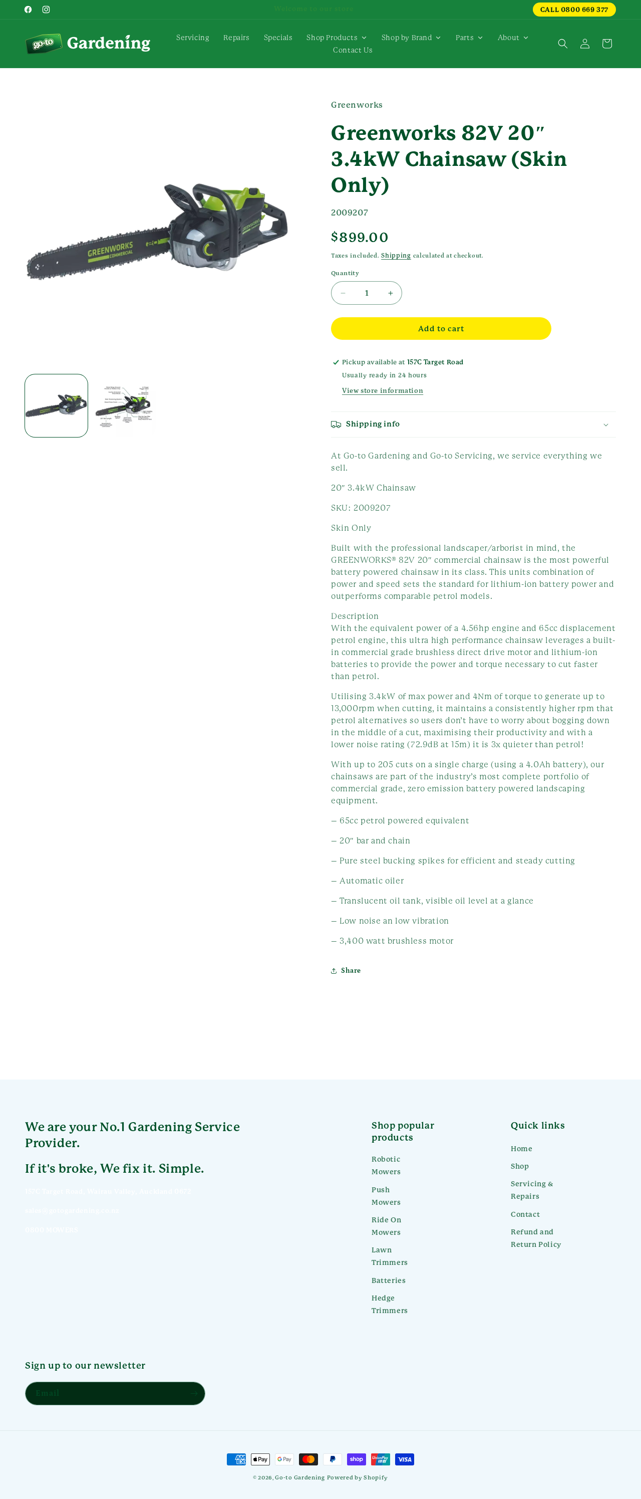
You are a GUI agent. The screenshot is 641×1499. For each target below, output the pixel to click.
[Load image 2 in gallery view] (124, 405)
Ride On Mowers (386, 1226)
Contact (525, 1214)
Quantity (345, 273)
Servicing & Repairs (532, 1190)
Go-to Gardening (300, 1477)
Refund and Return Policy (536, 1238)
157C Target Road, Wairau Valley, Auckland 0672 (108, 1191)
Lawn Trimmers (390, 1256)
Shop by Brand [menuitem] (407, 38)
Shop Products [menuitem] (332, 38)
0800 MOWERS (52, 1230)
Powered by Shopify (358, 1477)
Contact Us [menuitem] (353, 50)
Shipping (396, 255)
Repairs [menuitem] (236, 38)
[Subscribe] (194, 1393)
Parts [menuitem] (465, 38)
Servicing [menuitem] (192, 38)
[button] (563, 44)
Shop (520, 1166)
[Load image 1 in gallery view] (56, 405)
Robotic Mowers (386, 1165)
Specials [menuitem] (278, 38)
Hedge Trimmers (390, 1304)
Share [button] (351, 971)
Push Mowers (386, 1196)
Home (521, 1149)
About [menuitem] (509, 38)
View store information (382, 391)
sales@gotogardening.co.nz (72, 1210)
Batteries (389, 1280)
